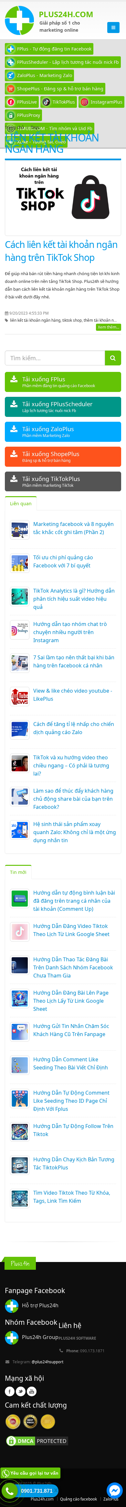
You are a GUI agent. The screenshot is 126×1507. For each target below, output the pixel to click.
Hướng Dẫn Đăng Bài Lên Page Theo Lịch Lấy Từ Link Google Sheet (71, 1000)
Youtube (32, 1391)
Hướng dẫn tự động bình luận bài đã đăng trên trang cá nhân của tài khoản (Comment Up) (74, 900)
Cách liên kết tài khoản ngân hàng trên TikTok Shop (61, 250)
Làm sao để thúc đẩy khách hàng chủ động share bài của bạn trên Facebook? (73, 798)
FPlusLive (27, 102)
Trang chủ (14, 127)
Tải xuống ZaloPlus (48, 431)
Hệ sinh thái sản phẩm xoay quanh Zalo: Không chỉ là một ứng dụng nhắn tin (74, 832)
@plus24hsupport (47, 1361)
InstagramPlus (106, 102)
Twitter (21, 1391)
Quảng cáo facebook (78, 1498)
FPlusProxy (28, 115)
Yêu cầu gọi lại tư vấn (34, 1473)
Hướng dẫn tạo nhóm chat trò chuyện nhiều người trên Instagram (70, 632)
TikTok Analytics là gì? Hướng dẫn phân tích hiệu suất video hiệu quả (74, 598)
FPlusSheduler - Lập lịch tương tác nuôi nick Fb (68, 62)
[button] (115, 1491)
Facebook (10, 1391)
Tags (35, 127)
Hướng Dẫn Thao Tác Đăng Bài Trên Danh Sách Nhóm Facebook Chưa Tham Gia (73, 967)
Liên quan (21, 503)
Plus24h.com (42, 1498)
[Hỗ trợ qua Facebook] (115, 1491)
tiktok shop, (73, 320)
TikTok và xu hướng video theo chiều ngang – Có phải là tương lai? (71, 765)
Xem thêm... (108, 327)
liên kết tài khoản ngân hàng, (36, 320)
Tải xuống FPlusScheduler (57, 406)
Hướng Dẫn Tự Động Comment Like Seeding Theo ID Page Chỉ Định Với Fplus (71, 1100)
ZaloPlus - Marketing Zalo (44, 75)
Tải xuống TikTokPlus (51, 481)
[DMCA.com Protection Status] (37, 1440)
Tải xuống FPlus (58, 381)
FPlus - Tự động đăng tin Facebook (54, 49)
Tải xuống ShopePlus (50, 456)
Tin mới (18, 872)
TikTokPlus (64, 102)
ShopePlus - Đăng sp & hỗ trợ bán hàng (60, 88)
